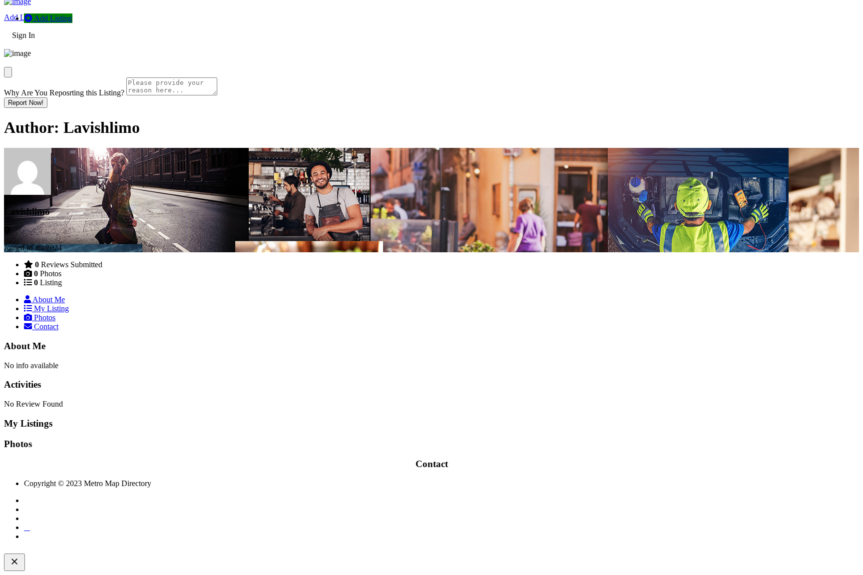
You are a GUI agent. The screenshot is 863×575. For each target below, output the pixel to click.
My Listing (50, 308)
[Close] (8, 72)
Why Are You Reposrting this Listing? (64, 92)
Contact (45, 326)
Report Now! (25, 102)
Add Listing (23, 17)
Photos (43, 317)
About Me (48, 299)
